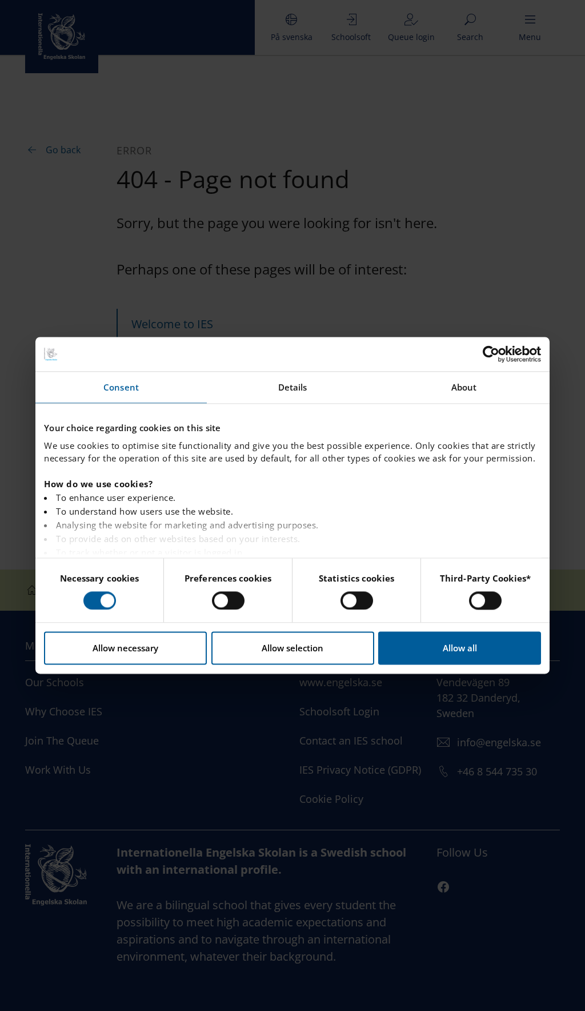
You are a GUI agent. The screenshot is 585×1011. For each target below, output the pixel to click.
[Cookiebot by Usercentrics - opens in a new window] (491, 354)
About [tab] (464, 387)
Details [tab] (292, 387)
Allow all (460, 648)
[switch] (228, 600)
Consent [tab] (121, 387)
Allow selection (292, 648)
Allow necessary (125, 648)
